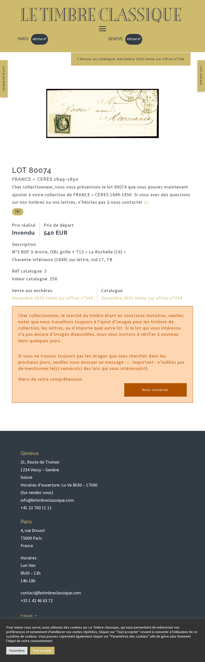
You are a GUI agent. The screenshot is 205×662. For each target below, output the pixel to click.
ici (146, 202)
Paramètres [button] (16, 651)
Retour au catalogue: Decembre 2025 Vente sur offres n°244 (131, 59)
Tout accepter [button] (42, 651)
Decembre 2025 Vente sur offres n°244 (52, 298)
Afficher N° (39, 39)
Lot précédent (4, 78)
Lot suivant (201, 75)
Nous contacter (155, 389)
